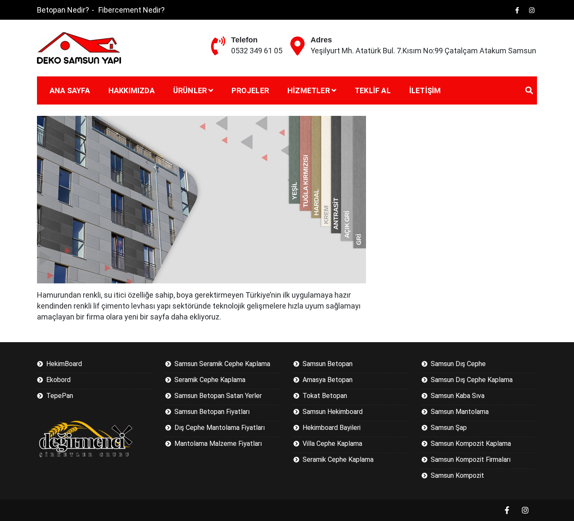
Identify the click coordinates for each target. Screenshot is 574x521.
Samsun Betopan (328, 364)
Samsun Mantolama (460, 412)
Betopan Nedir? (63, 9)
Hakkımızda (131, 90)
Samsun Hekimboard (333, 412)
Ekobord (58, 380)
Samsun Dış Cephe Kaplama (472, 380)
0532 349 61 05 (256, 50)
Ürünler (190, 90)
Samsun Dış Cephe (458, 364)
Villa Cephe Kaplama (332, 444)
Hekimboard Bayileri (332, 428)
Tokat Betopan (325, 396)
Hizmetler (308, 90)
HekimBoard (64, 364)
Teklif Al (373, 90)
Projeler (250, 90)
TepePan (59, 396)
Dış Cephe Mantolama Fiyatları (219, 428)
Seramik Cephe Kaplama (209, 380)
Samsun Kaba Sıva (457, 396)
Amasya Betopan (328, 380)
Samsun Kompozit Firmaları (471, 459)
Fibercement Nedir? (131, 9)
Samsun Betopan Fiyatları (212, 412)
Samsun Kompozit (457, 475)
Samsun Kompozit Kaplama (471, 444)
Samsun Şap (449, 428)
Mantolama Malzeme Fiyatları (218, 444)
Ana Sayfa (70, 90)
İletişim (425, 90)
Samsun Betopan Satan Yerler (218, 396)
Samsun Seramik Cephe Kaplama (222, 364)
